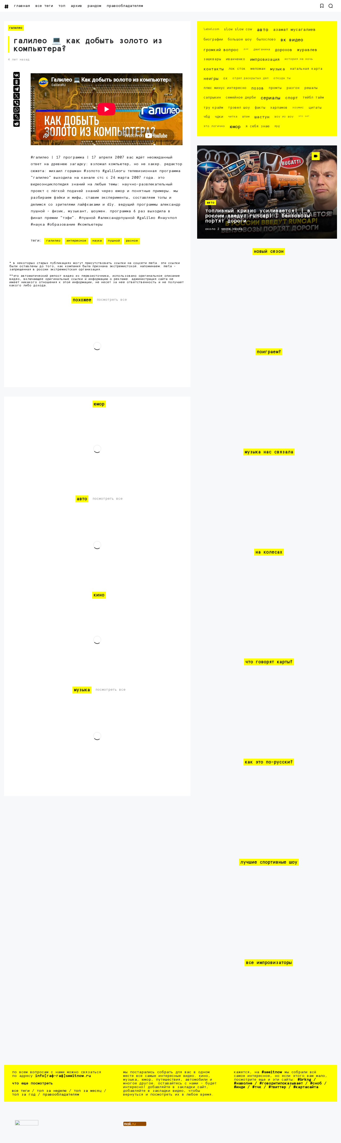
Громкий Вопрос (221, 50)
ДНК (246, 49)
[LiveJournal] (16, 116)
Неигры (211, 79)
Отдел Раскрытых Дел (250, 78)
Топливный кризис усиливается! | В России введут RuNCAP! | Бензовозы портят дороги (257, 215)
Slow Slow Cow (238, 29)
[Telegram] (16, 89)
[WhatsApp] (16, 110)
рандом (94, 6)
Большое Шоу (240, 39)
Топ (61, 6)
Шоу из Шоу (284, 116)
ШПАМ (246, 116)
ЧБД (207, 117)
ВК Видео (292, 40)
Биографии (213, 39)
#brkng (304, 1079)
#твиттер (277, 1087)
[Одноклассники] (16, 82)
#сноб (316, 1083)
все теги (44, 6)
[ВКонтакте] (16, 75)
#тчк (256, 1087)
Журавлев (307, 50)
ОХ (225, 78)
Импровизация (265, 60)
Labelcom (211, 29)
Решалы (311, 88)
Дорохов (283, 50)
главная (22, 6)
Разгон (292, 88)
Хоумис (298, 107)
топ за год (23, 1094)
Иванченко (235, 59)
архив (76, 6)
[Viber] (16, 103)
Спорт (291, 98)
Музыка (277, 69)
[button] (321, 5)
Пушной (114, 240)
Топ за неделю (52, 1091)
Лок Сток (237, 69)
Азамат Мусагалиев (294, 30)
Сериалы (270, 98)
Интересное (76, 240)
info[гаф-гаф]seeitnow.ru (63, 1076)
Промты (275, 88)
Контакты (214, 69)
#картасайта (305, 1087)
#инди (239, 1087)
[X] (16, 96)
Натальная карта (306, 69)
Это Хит (304, 116)
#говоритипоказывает (281, 1083)
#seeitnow (272, 1072)
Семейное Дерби (241, 97)
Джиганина (261, 49)
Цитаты (315, 107)
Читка (232, 116)
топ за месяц (88, 1091)
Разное (132, 240)
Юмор (235, 127)
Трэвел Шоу (239, 107)
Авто (262, 30)
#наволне (243, 1083)
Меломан (257, 69)
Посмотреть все (112, 300)
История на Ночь (299, 59)
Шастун (262, 117)
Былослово (266, 39)
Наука (97, 240)
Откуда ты (282, 78)
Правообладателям (125, 6)
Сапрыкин (212, 97)
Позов (257, 88)
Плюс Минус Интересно (225, 88)
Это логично (214, 126)
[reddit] (16, 123)
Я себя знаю (257, 126)
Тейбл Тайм (313, 97)
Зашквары (212, 59)
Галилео (15, 27)
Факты (260, 107)
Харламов (278, 107)
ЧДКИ (219, 117)
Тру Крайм (213, 107)
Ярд (277, 126)
